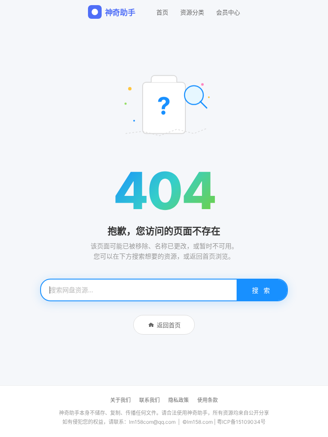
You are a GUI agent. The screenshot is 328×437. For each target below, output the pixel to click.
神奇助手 (120, 12)
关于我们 (120, 400)
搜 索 (262, 290)
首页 (162, 12)
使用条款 (207, 400)
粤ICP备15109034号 (241, 422)
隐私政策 (178, 400)
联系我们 (149, 400)
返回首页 (169, 325)
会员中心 (228, 12)
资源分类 (192, 12)
